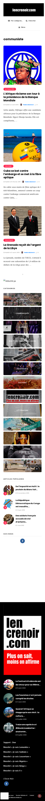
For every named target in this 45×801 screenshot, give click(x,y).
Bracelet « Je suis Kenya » (14, 765)
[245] (22, 84)
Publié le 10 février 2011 (12, 182)
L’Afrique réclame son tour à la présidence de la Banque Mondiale (21, 97)
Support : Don (9, 742)
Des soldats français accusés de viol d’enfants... (26, 518)
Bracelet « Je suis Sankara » (15, 752)
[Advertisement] (22, 571)
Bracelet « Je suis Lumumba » (16, 747)
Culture (8, 166)
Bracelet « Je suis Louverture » (17, 756)
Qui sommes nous (8, 795)
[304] (22, 161)
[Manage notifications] (39, 796)
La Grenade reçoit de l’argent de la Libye (22, 246)
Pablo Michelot (28, 105)
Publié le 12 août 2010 (12, 252)
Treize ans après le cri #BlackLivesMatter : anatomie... (26, 728)
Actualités (9, 89)
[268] (22, 235)
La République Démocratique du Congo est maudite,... (28, 503)
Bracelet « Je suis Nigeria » (15, 761)
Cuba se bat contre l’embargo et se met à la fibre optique (22, 174)
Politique (9, 240)
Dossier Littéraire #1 (21, 795)
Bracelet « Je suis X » (12, 770)
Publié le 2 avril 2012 (11, 105)
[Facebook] (22, 541)
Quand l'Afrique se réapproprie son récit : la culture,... (27, 712)
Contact (32, 795)
